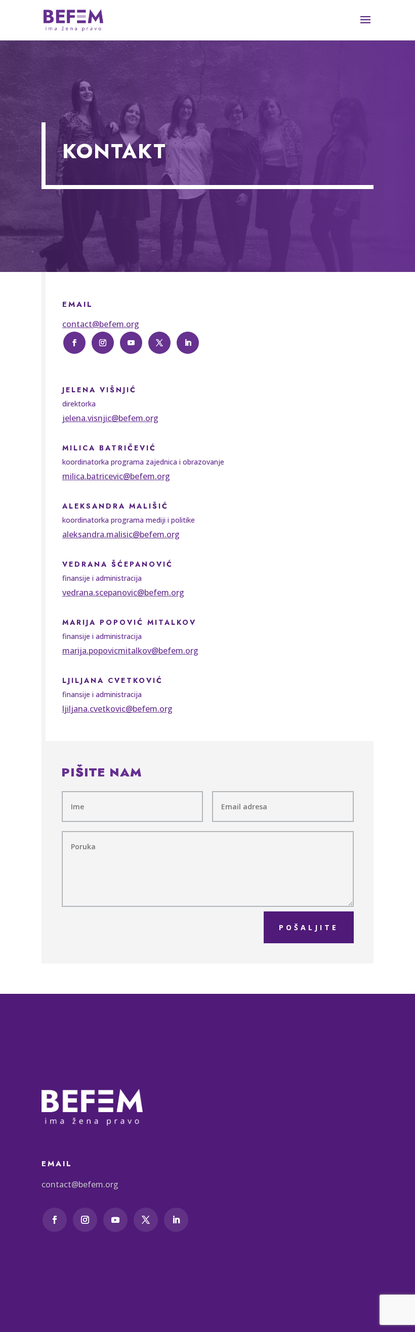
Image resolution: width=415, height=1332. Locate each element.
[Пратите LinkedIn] (188, 343)
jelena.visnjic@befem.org (110, 418)
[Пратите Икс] (159, 343)
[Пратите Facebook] (74, 343)
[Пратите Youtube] (131, 343)
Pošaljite (309, 927)
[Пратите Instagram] (103, 343)
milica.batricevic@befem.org (116, 476)
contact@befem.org (100, 324)
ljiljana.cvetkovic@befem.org (117, 708)
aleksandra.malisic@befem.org (121, 534)
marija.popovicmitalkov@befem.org (130, 650)
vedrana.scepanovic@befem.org (123, 592)
